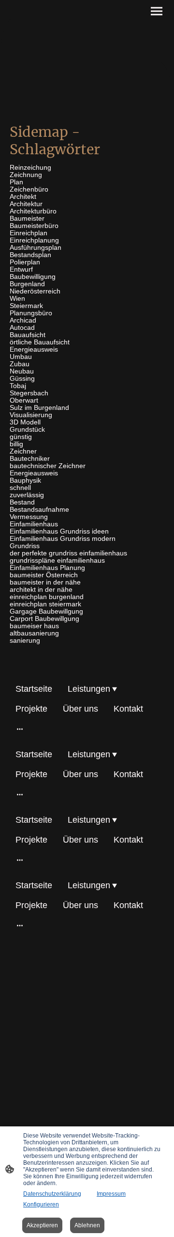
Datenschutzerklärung (52, 1193)
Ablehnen (87, 1225)
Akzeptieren (42, 1225)
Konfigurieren (41, 1204)
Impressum (111, 1193)
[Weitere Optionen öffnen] (20, 729)
